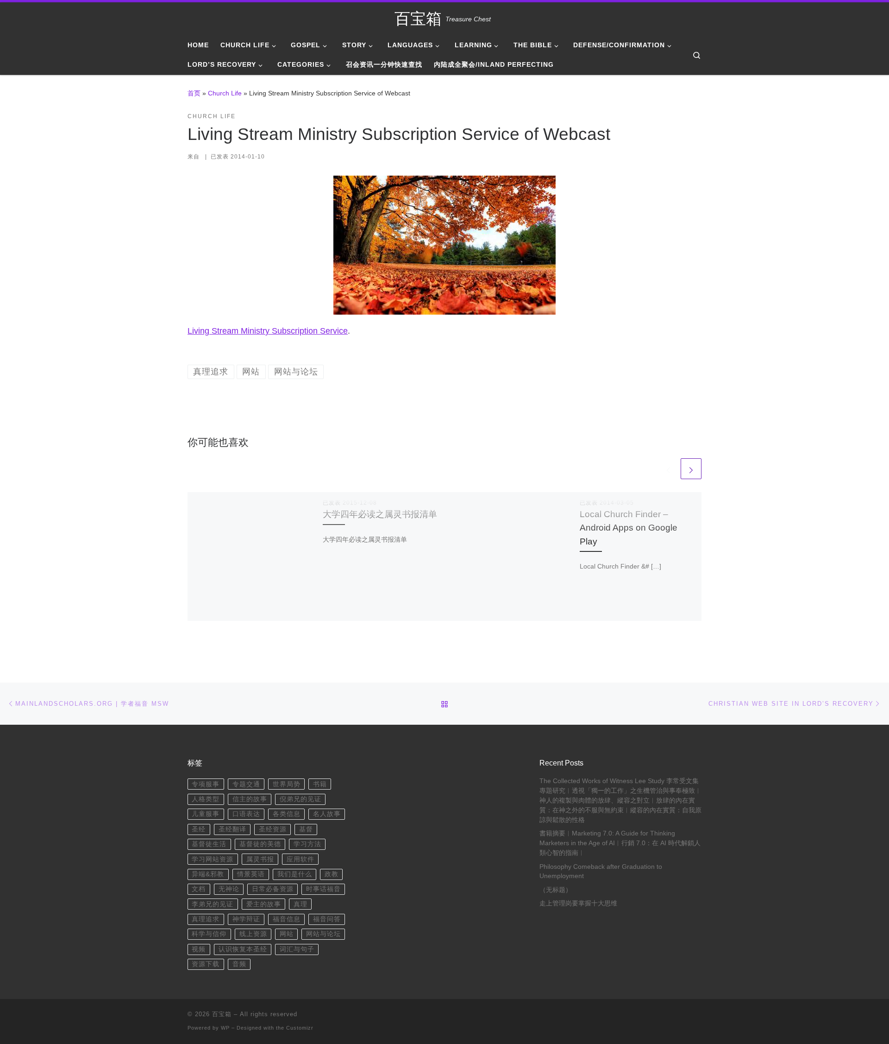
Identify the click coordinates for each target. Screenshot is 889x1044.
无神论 (229, 889)
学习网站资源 (212, 859)
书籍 (320, 784)
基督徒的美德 (260, 844)
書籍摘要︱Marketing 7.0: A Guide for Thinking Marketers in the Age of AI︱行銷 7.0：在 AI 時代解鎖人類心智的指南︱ (620, 843)
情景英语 (251, 874)
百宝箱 (222, 1014)
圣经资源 (273, 829)
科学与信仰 (209, 933)
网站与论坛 (323, 933)
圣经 (199, 829)
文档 (199, 889)
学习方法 (307, 844)
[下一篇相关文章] (691, 468)
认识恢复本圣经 (243, 949)
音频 (239, 964)
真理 (300, 904)
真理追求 (205, 919)
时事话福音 (323, 889)
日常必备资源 (273, 889)
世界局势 (287, 784)
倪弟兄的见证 (300, 799)
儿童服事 (205, 813)
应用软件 (300, 859)
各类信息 (287, 813)
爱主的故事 (263, 904)
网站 (287, 933)
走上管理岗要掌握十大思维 (578, 903)
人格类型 (205, 799)
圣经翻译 (232, 829)
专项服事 (205, 784)
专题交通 (246, 784)
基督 (306, 829)
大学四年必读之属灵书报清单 (380, 514)
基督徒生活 (209, 844)
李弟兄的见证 (212, 904)
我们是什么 (294, 874)
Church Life (225, 93)
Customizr (299, 1028)
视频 (199, 949)
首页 (194, 93)
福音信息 (287, 919)
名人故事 (327, 813)
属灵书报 (260, 859)
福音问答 (327, 919)
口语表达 (246, 813)
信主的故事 (249, 799)
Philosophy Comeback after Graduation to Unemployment (600, 871)
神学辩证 (246, 919)
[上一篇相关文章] (668, 468)
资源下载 (205, 964)
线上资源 (253, 933)
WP (225, 1028)
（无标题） (555, 889)
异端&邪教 (208, 874)
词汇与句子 (297, 949)
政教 (331, 874)
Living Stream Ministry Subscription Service (268, 330)
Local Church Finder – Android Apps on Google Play (628, 527)
